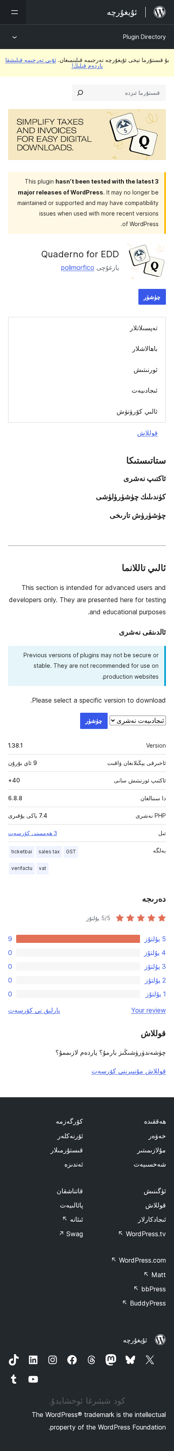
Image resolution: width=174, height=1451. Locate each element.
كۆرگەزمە (69, 1121)
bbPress (149, 1289)
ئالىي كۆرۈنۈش (137, 411)
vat (42, 868)
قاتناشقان (70, 1191)
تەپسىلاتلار (143, 328)
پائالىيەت (71, 1205)
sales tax (48, 851)
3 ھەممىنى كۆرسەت (32, 833)
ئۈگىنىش (155, 1191)
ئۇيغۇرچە (135, 1340)
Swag (70, 1234)
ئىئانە (72, 1219)
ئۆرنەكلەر (70, 1136)
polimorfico (77, 267)
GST (71, 851)
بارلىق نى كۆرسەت (34, 1010)
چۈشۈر (152, 296)
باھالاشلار (144, 348)
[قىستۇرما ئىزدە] (80, 93)
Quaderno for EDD (80, 254)
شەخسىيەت (150, 1164)
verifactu (21, 868)
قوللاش (147, 433)
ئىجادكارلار (152, 1219)
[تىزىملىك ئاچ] (13, 12)
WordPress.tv (142, 1234)
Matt (154, 1275)
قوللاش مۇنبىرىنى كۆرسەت (128, 1071)
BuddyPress (144, 1303)
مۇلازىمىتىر (151, 1150)
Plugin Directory (144, 36)
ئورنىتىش (145, 369)
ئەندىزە (73, 1164)
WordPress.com (138, 1260)
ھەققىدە (155, 1121)
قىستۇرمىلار (67, 1150)
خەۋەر (157, 1136)
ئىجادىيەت (144, 390)
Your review (148, 1010)
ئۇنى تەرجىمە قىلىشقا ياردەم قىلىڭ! (54, 62)
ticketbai (21, 851)
